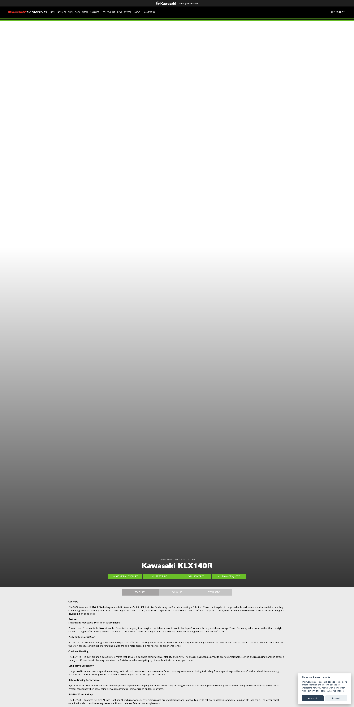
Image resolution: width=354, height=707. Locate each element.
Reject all (336, 698)
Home (52, 12)
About (138, 12)
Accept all (312, 698)
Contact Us (149, 12)
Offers (85, 12)
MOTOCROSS (180, 559)
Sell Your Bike (109, 12)
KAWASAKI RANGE (165, 559)
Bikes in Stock (74, 12)
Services (127, 12)
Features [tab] (140, 592)
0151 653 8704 (337, 12)
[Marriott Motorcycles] (27, 12)
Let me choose (336, 691)
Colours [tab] (177, 592)
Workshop (95, 12)
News (119, 12)
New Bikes (62, 12)
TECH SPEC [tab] (214, 592)
